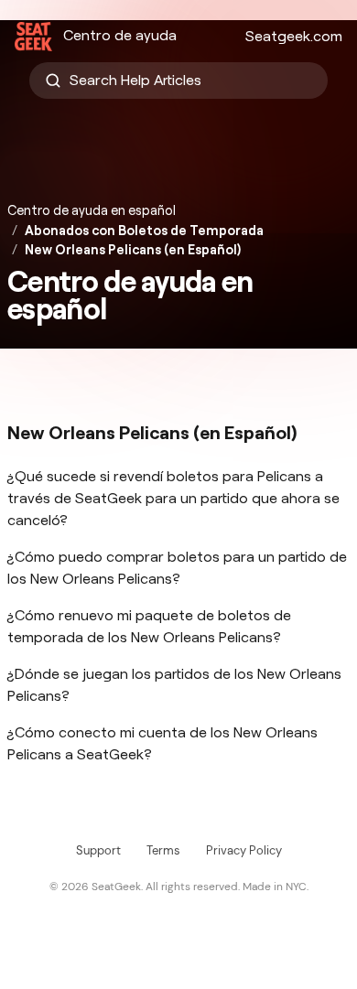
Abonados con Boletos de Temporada (144, 230)
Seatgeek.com (293, 36)
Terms (163, 850)
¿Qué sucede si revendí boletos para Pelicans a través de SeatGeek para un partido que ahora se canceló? (173, 498)
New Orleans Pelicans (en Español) (133, 249)
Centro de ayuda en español (91, 210)
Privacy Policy (244, 850)
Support (98, 850)
